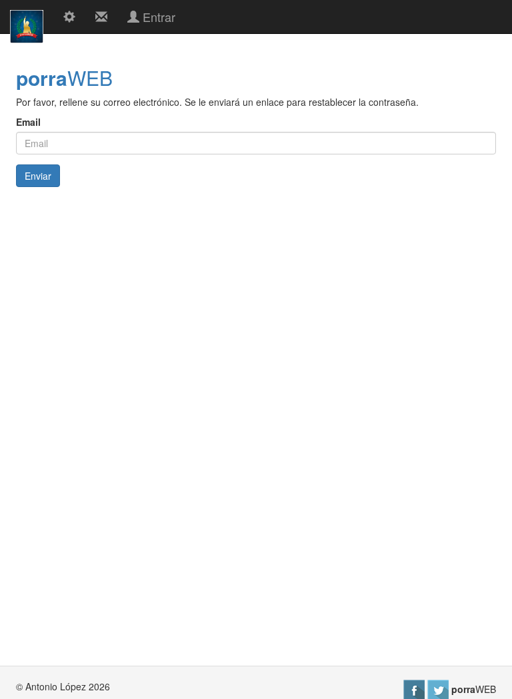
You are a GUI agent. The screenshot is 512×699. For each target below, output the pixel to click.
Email (28, 121)
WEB (64, 77)
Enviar (38, 175)
